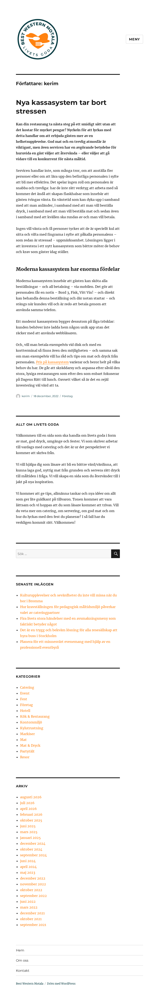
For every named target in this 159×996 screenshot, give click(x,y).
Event (25, 693)
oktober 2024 (31, 849)
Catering (27, 687)
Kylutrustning (31, 728)
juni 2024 (28, 861)
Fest (23, 699)
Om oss (22, 960)
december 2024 (32, 843)
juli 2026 (27, 803)
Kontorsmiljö (31, 722)
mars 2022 (28, 907)
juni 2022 (28, 901)
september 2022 (33, 896)
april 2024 (28, 867)
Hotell (25, 711)
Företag (67, 396)
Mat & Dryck (30, 745)
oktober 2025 (31, 820)
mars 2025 (28, 832)
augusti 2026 (31, 797)
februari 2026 (31, 814)
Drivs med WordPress (61, 983)
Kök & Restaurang (35, 716)
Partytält (27, 751)
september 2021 (33, 925)
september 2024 (33, 855)
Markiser (27, 734)
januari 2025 (30, 838)
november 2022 (33, 884)
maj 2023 (27, 872)
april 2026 (28, 809)
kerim (26, 396)
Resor (24, 757)
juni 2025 (28, 826)
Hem (20, 950)
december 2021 (32, 913)
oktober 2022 (31, 890)
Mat (23, 740)
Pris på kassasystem (52, 362)
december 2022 (32, 878)
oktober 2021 (31, 919)
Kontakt (22, 971)
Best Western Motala (29, 983)
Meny (134, 39)
